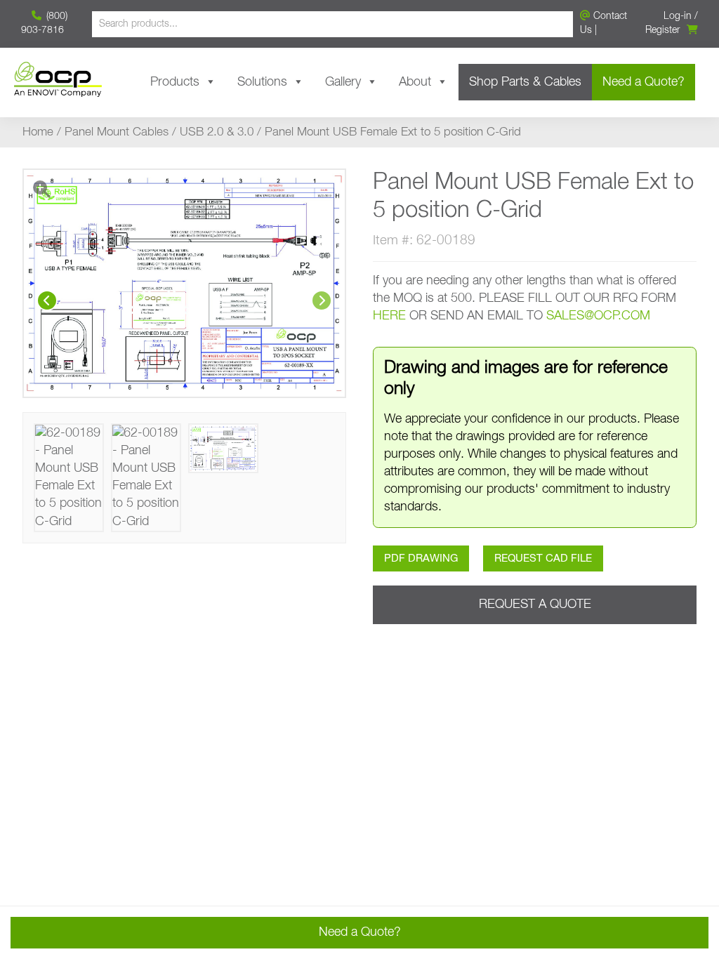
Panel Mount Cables (117, 132)
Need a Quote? (643, 82)
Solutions (262, 82)
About (415, 82)
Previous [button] (47, 300)
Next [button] (321, 300)
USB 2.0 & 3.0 (216, 132)
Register (662, 30)
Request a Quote (535, 604)
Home (37, 132)
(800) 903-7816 (44, 23)
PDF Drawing (421, 558)
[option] (184, 283)
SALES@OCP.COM (598, 316)
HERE (389, 316)
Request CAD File (543, 558)
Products (174, 82)
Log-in (678, 16)
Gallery (343, 82)
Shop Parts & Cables (525, 82)
